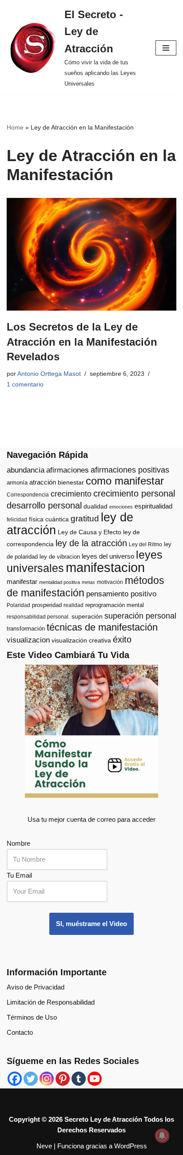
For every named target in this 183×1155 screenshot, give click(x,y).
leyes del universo (108, 556)
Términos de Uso (32, 1017)
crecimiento (71, 493)
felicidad (17, 519)
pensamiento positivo (121, 594)
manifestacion (105, 567)
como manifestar (125, 481)
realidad (74, 605)
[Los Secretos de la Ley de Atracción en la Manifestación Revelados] (91, 254)
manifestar (22, 581)
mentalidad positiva (59, 582)
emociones (121, 506)
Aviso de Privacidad (35, 987)
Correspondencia (28, 495)
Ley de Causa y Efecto (89, 532)
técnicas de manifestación (102, 627)
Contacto (20, 1032)
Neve (44, 1146)
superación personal (140, 615)
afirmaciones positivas (130, 469)
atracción (42, 482)
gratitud (85, 518)
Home (15, 127)
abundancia (25, 470)
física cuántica (49, 519)
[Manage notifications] (162, 1135)
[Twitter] (31, 1079)
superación (87, 616)
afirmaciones (67, 470)
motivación (110, 582)
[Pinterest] (63, 1079)
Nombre (18, 843)
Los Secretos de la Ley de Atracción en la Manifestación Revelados (82, 342)
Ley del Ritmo (145, 544)
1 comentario (25, 384)
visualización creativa (81, 640)
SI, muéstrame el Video (91, 923)
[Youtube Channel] (95, 1079)
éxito (122, 639)
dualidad (95, 506)
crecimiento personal (134, 493)
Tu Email (19, 875)
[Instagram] (47, 1079)
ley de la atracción (91, 543)
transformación (26, 628)
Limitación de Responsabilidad (51, 1002)
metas (88, 582)
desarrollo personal (44, 505)
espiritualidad (153, 506)
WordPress (130, 1146)
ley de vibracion (60, 556)
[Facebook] (15, 1079)
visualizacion (28, 640)
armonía (17, 482)
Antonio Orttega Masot (49, 374)
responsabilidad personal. (38, 617)
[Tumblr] (79, 1079)
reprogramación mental (114, 605)
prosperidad (47, 605)
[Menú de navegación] (165, 47)
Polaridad (18, 605)
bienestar (71, 482)
